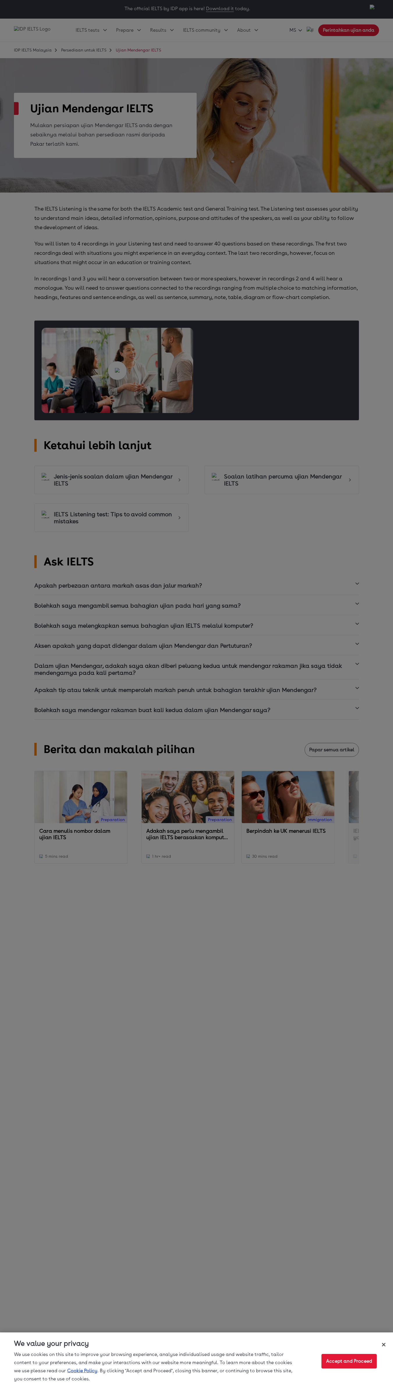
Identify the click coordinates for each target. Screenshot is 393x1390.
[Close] (383, 1344)
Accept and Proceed (349, 1361)
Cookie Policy (82, 1370)
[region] (196, 1361)
